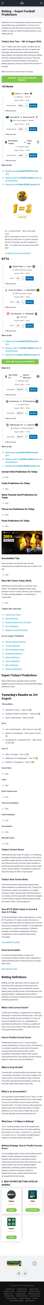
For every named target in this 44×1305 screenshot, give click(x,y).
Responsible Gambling (16, 1300)
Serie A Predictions (12, 657)
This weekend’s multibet (11, 942)
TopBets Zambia (9, 1296)
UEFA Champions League (14, 650)
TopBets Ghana (33, 1289)
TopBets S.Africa (22, 1289)
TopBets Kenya (10, 1289)
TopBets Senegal (20, 1293)
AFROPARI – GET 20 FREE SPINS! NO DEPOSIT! (22, 79)
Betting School (30, 1300)
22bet (32, 1201)
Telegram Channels (24, 1298)
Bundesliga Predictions (14, 653)
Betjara (11, 1229)
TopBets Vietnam (35, 1296)
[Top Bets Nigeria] (21, 3)
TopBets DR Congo (21, 1296)
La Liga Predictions (12, 646)
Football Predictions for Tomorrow (18, 622)
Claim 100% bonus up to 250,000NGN (20, 362)
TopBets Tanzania (9, 1291)
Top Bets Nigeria (29, 1285)
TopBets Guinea (8, 1293)
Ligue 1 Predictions (12, 661)
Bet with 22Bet (33, 1210)
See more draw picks (9, 969)
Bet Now (33, 105)
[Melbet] (11, 1198)
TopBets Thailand (11, 1298)
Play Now (11, 1210)
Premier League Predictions (15, 642)
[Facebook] (18, 1273)
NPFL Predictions (11, 665)
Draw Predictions (11, 619)
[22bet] (32, 1198)
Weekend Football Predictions (16, 630)
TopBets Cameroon (34, 1291)
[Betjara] (11, 1226)
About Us (35, 1298)
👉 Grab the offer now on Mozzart (18, 253)
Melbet (11, 1201)
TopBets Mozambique (34, 1293)
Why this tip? (11, 111)
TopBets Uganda (22, 1291)
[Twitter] (25, 1273)
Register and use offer (22, 184)
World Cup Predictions (13, 669)
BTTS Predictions (11, 626)
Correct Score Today (13, 615)
